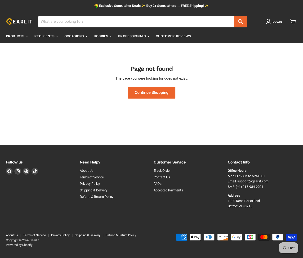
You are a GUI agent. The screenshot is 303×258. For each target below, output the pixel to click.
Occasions (74, 36)
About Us (86, 170)
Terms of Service (92, 177)
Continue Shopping (152, 92)
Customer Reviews (173, 36)
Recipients (44, 36)
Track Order (162, 170)
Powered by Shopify (19, 245)
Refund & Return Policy (96, 197)
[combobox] (136, 21)
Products (15, 36)
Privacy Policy (90, 184)
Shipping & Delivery (93, 190)
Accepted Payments (168, 190)
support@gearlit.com (252, 181)
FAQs (157, 184)
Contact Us (162, 177)
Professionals (132, 36)
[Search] (240, 21)
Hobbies (101, 36)
